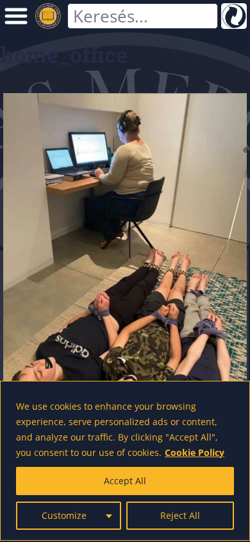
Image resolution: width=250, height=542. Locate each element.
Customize (64, 515)
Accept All (125, 481)
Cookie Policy (194, 452)
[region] (125, 461)
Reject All (180, 515)
